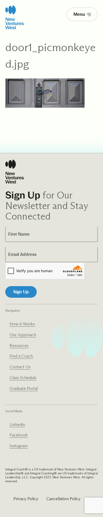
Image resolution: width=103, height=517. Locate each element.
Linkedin (17, 424)
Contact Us (20, 366)
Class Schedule (23, 377)
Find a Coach (21, 356)
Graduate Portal (24, 388)
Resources (19, 345)
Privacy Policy (25, 498)
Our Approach (23, 334)
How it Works (22, 323)
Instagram (19, 445)
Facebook (19, 435)
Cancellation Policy (63, 498)
